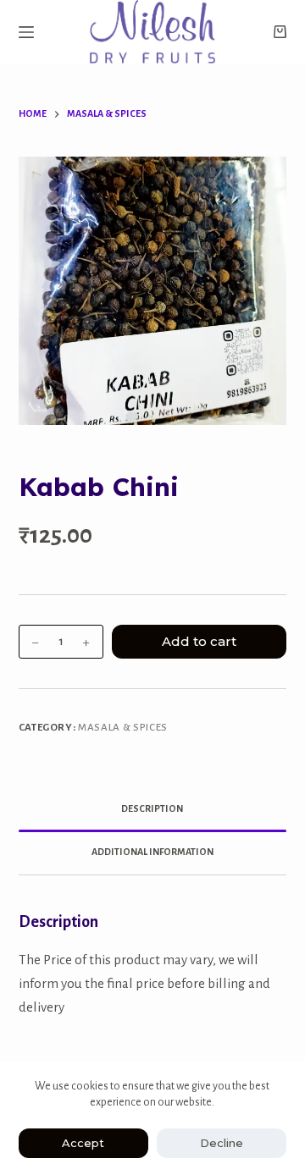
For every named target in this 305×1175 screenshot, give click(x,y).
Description (152, 808)
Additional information (153, 852)
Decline (221, 1143)
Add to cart (199, 641)
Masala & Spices (123, 727)
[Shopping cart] (280, 31)
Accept (83, 1143)
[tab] (153, 810)
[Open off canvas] (26, 32)
